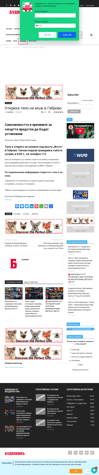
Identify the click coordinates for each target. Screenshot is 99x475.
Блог (15, 41)
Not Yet (47, 35)
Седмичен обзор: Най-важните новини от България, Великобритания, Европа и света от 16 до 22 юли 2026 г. (80, 292)
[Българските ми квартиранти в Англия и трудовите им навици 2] (40, 397)
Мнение (70, 425)
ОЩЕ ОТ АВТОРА (31, 282)
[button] (91, 35)
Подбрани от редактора (77, 403)
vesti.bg (8, 200)
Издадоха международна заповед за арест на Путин (16, 244)
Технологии (71, 421)
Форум (8, 41)
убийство (35, 214)
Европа (70, 414)
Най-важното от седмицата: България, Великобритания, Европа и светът (79, 249)
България (18, 29)
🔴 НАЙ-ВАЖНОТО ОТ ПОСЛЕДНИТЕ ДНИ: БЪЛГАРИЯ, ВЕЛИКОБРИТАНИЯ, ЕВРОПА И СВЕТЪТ (54, 306)
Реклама (23, 41)
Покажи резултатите (80, 370)
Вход (81, 5)
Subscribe (67, 35)
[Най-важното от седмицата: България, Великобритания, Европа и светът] (14, 293)
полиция (26, 214)
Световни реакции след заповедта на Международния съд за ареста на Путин (50, 245)
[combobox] (39, 26)
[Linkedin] (14, 5)
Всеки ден (75, 349)
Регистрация (90, 5)
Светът (70, 410)
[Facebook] (6, 5)
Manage (90, 471)
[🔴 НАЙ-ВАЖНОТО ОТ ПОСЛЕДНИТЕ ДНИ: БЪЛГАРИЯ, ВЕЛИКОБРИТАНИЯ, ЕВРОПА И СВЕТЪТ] (54, 293)
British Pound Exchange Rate (81, 329)
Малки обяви (72, 418)
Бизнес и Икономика (75, 399)
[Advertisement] (49, 67)
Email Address (73, 103)
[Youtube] (92, 453)
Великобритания (74, 396)
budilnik (10, 112)
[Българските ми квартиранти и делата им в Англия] (40, 411)
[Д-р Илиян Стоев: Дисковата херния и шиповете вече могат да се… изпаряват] (40, 422)
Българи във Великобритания (17, 34)
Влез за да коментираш (14, 367)
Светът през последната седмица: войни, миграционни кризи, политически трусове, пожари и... (24, 415)
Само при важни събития (81, 353)
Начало (9, 29)
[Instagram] (10, 5)
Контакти (33, 41)
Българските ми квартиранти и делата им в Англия (55, 411)
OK (76, 471)
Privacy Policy (7, 463)
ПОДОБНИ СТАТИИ (13, 282)
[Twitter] (18, 5)
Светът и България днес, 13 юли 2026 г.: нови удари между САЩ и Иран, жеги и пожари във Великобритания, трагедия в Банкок (81, 307)
